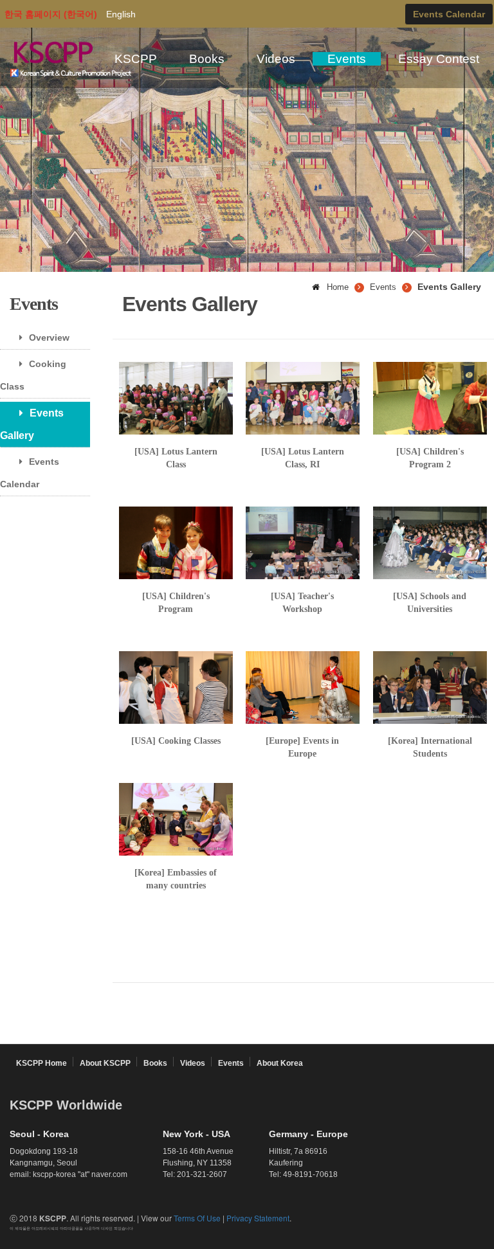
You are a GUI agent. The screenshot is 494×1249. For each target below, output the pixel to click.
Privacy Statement (257, 1217)
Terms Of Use (197, 1217)
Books (206, 59)
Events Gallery (32, 424)
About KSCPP (105, 1063)
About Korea (280, 1063)
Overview (49, 337)
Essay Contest (438, 59)
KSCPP (135, 59)
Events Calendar (29, 472)
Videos (276, 59)
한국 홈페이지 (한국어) (51, 14)
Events (346, 59)
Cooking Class (33, 375)
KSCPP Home (41, 1063)
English (121, 14)
